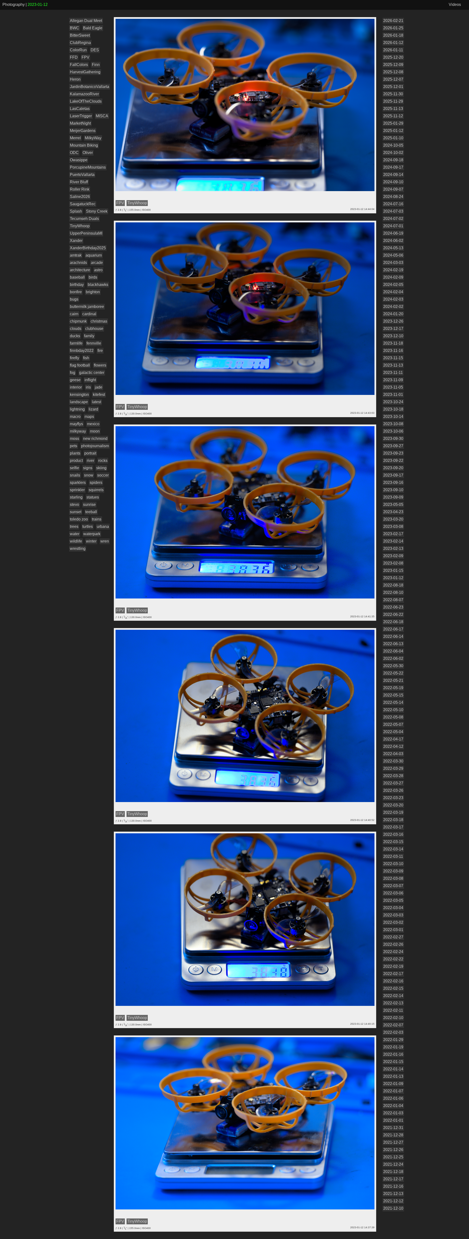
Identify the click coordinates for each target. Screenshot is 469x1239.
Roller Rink (79, 189)
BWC (74, 28)
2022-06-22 (393, 614)
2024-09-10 (393, 182)
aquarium (93, 255)
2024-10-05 (393, 145)
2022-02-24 (393, 952)
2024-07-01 (393, 226)
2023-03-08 (393, 526)
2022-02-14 (393, 996)
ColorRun (78, 50)
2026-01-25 (393, 28)
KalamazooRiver (84, 94)
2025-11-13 (393, 109)
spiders (96, 482)
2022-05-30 (393, 666)
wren (104, 541)
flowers (100, 365)
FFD (74, 57)
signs (87, 468)
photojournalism (95, 446)
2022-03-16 (393, 834)
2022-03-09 (393, 871)
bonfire (76, 292)
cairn (74, 314)
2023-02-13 (393, 548)
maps (89, 416)
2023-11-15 (393, 358)
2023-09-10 (393, 490)
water (74, 534)
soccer (103, 475)
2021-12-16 (393, 1186)
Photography (13, 4)
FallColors (79, 65)
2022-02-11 (393, 1010)
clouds (75, 328)
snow (88, 475)
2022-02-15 (393, 988)
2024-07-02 (393, 219)
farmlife (76, 343)
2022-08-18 (393, 585)
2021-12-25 (393, 1157)
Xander (76, 241)
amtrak (76, 255)
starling (76, 497)
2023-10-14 (393, 416)
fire (100, 350)
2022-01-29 (393, 1040)
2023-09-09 (393, 497)
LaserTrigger (81, 116)
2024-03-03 (393, 263)
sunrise (89, 504)
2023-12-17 (393, 328)
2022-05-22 (393, 673)
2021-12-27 (393, 1142)
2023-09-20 (393, 468)
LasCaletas (80, 109)
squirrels (96, 490)
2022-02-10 (393, 1018)
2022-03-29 (393, 768)
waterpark (91, 534)
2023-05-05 (393, 504)
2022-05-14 (393, 702)
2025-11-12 (393, 116)
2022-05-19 (393, 688)
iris (88, 387)
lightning (77, 409)
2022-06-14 (393, 636)
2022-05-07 (393, 724)
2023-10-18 (393, 409)
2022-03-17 (393, 827)
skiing (101, 468)
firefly (74, 358)
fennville (93, 343)
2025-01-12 (393, 131)
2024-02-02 (393, 306)
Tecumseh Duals (84, 219)
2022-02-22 (393, 959)
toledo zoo (79, 519)
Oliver (88, 153)
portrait (90, 453)
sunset (75, 512)
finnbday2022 (82, 350)
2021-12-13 (393, 1194)
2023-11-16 (393, 350)
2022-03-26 (393, 790)
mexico (93, 424)
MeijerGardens (83, 131)
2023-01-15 (393, 570)
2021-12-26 (393, 1150)
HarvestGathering (85, 72)
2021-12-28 (393, 1135)
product (76, 460)
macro (75, 416)
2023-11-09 (393, 380)
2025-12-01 (393, 87)
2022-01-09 (393, 1084)
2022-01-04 (393, 1106)
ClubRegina (80, 43)
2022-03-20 (393, 805)
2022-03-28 (393, 776)
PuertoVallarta (82, 175)
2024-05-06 (393, 255)
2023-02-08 (393, 563)
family (89, 336)
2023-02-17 (393, 534)
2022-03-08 (393, 878)
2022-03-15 (393, 842)
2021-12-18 (393, 1172)
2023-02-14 (393, 541)
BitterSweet (80, 35)
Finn (96, 65)
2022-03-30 (393, 761)
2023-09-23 (393, 453)
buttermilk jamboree (87, 306)
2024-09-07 (393, 189)
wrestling (77, 548)
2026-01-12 (393, 43)
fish (86, 358)
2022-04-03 (393, 754)
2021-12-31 (393, 1128)
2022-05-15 (393, 695)
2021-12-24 (393, 1164)
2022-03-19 (393, 812)
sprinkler (77, 490)
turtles (87, 526)
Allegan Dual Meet (86, 21)
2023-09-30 (393, 438)
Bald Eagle (92, 28)
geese (75, 380)
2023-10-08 (393, 424)
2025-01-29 (393, 123)
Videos (455, 4)
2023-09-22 (393, 460)
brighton (93, 292)
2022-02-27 (393, 937)
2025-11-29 (393, 101)
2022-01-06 (393, 1098)
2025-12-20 (393, 57)
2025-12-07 (393, 79)
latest (96, 402)
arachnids (78, 263)
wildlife (76, 541)
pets (73, 446)
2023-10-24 (393, 402)
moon (95, 431)
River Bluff (79, 182)
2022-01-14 (393, 1069)
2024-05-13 (393, 248)
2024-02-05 (393, 285)
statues (92, 497)
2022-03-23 (393, 798)
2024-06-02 (393, 241)
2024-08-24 (393, 197)
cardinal (89, 314)
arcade (97, 263)
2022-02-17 (393, 974)
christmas (99, 321)
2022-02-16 (393, 981)
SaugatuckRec (83, 204)
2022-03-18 (393, 820)
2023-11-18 (393, 343)
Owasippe (78, 160)
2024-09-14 (393, 175)
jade (98, 387)
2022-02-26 (393, 944)
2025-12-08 (393, 72)
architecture (80, 270)
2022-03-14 (393, 849)
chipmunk (78, 321)
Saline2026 (80, 197)
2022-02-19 (393, 966)
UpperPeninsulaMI (86, 233)
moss (74, 438)
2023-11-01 (393, 394)
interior (76, 387)
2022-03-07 (393, 886)
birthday (77, 285)
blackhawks (98, 285)
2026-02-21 (393, 21)
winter (91, 541)
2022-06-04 (393, 651)
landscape (79, 402)
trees (74, 526)
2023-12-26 (393, 321)
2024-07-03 (393, 211)
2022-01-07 (393, 1091)
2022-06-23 (393, 607)
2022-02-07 (393, 1025)
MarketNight (80, 123)
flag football (80, 365)
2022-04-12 (393, 746)
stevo (74, 504)
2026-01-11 (393, 50)
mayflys (76, 424)
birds (93, 277)
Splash (76, 211)
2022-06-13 (393, 644)
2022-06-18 (393, 622)
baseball (77, 277)
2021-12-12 (393, 1201)
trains (96, 519)
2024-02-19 (393, 270)
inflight (90, 380)
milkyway (78, 431)
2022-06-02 (393, 658)
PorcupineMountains (88, 167)
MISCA (102, 116)
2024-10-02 (393, 153)
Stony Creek (96, 211)
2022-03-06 (393, 893)
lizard (93, 409)
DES (95, 50)
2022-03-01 (393, 930)
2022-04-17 (393, 739)
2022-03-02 (393, 922)
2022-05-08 (393, 717)
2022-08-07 (393, 600)
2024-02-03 (393, 299)
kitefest (99, 394)
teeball (91, 512)
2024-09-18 (393, 160)
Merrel (75, 138)
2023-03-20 (393, 519)
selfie (74, 468)
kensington (79, 394)
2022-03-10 (393, 864)
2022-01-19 (393, 1047)
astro (98, 270)
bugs (74, 299)
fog (72, 372)
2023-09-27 (393, 446)
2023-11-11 (393, 372)
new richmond (95, 438)
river (90, 460)
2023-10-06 (393, 431)
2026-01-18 (393, 35)
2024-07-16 (393, 204)
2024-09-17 (393, 167)
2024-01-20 (393, 314)
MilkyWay (93, 138)
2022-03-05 (393, 900)
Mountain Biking (84, 145)
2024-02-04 (393, 292)
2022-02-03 (393, 1032)
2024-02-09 (393, 277)
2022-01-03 (393, 1113)
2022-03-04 (393, 908)
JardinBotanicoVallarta (89, 87)
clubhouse (94, 328)
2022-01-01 (393, 1120)
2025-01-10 (393, 138)
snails (75, 475)
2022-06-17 (393, 629)
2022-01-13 (393, 1076)
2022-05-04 (393, 732)
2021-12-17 (393, 1179)
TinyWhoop (80, 226)
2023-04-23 (393, 512)
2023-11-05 (393, 387)
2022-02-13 (393, 1003)
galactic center (91, 372)
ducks (75, 336)
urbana (103, 526)
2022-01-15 (393, 1062)
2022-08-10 (393, 592)
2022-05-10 (393, 710)
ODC (74, 153)
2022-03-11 (393, 856)
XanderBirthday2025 (88, 248)
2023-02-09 (393, 556)
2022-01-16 (393, 1054)
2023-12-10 (393, 336)
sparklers (78, 482)
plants (75, 453)
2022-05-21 (393, 680)
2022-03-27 (393, 783)
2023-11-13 (393, 365)
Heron (75, 79)
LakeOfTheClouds (86, 101)
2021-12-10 (393, 1208)
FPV (85, 57)
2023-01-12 (393, 578)
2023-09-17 (393, 475)
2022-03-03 (393, 915)
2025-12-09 (393, 65)
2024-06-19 (393, 233)
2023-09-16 (393, 482)
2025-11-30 (393, 94)
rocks (102, 460)
